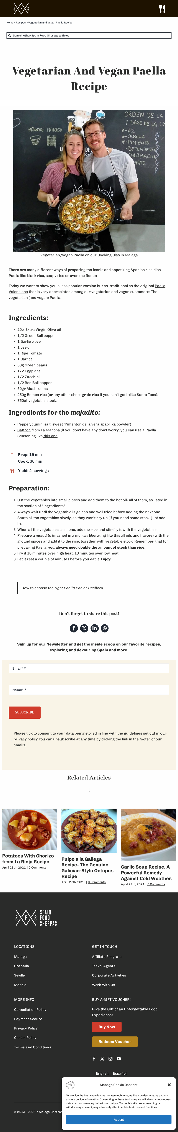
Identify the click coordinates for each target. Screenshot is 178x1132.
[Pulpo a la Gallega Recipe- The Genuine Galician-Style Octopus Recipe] (88, 811)
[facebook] (94, 1059)
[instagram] (110, 1059)
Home (10, 22)
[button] (169, 1085)
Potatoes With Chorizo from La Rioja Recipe (28, 858)
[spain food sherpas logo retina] (21, 4)
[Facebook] (74, 628)
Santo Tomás (148, 394)
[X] (84, 628)
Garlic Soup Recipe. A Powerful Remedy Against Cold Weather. (147, 872)
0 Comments (37, 867)
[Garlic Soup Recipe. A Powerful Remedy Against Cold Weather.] (148, 811)
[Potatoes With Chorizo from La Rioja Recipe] (29, 811)
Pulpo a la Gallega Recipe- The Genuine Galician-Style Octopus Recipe (87, 867)
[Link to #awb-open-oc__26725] (162, 9)
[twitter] (102, 1059)
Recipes (21, 22)
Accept (119, 1119)
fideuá (91, 275)
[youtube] (119, 1059)
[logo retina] (36, 911)
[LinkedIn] (94, 628)
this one (50, 436)
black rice (35, 275)
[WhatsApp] (105, 628)
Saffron (24, 430)
